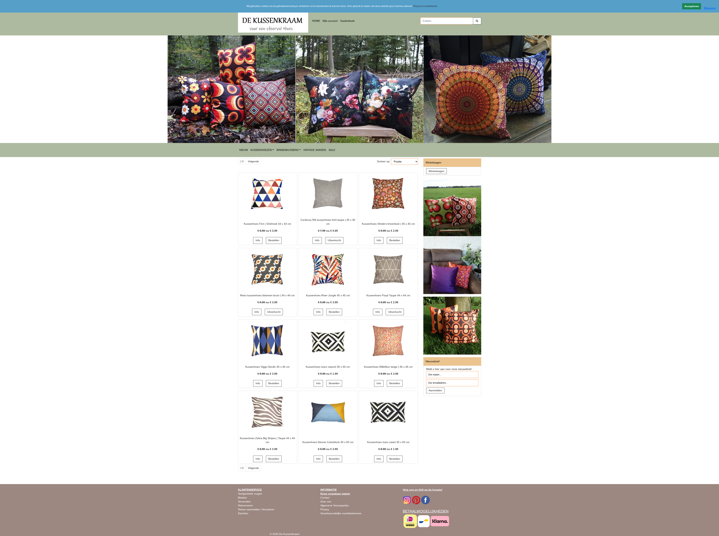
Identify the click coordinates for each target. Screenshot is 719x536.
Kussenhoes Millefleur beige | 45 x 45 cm (388, 366)
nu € (267, 230)
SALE (332, 149)
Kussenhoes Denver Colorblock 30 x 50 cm (328, 442)
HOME (316, 20)
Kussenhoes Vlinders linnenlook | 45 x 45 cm (388, 223)
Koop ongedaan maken (335, 493)
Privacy (324, 509)
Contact (325, 497)
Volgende (253, 161)
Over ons (325, 501)
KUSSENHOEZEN (261, 149)
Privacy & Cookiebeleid (425, 6)
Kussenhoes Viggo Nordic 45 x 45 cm (267, 366)
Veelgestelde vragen (250, 493)
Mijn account (330, 20)
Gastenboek (347, 20)
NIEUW (243, 149)
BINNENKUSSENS (287, 149)
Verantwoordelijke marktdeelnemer (341, 513)
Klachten (243, 513)
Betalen (242, 497)
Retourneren (245, 505)
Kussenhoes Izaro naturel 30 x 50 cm (328, 366)
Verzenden (244, 501)
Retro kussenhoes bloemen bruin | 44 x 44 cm (267, 295)
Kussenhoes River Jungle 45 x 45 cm (328, 295)
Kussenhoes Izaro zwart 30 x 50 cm (388, 442)
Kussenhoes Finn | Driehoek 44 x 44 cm (267, 223)
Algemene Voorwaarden (334, 505)
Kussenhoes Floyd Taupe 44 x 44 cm (388, 295)
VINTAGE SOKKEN (314, 149)
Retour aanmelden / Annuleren (256, 509)
